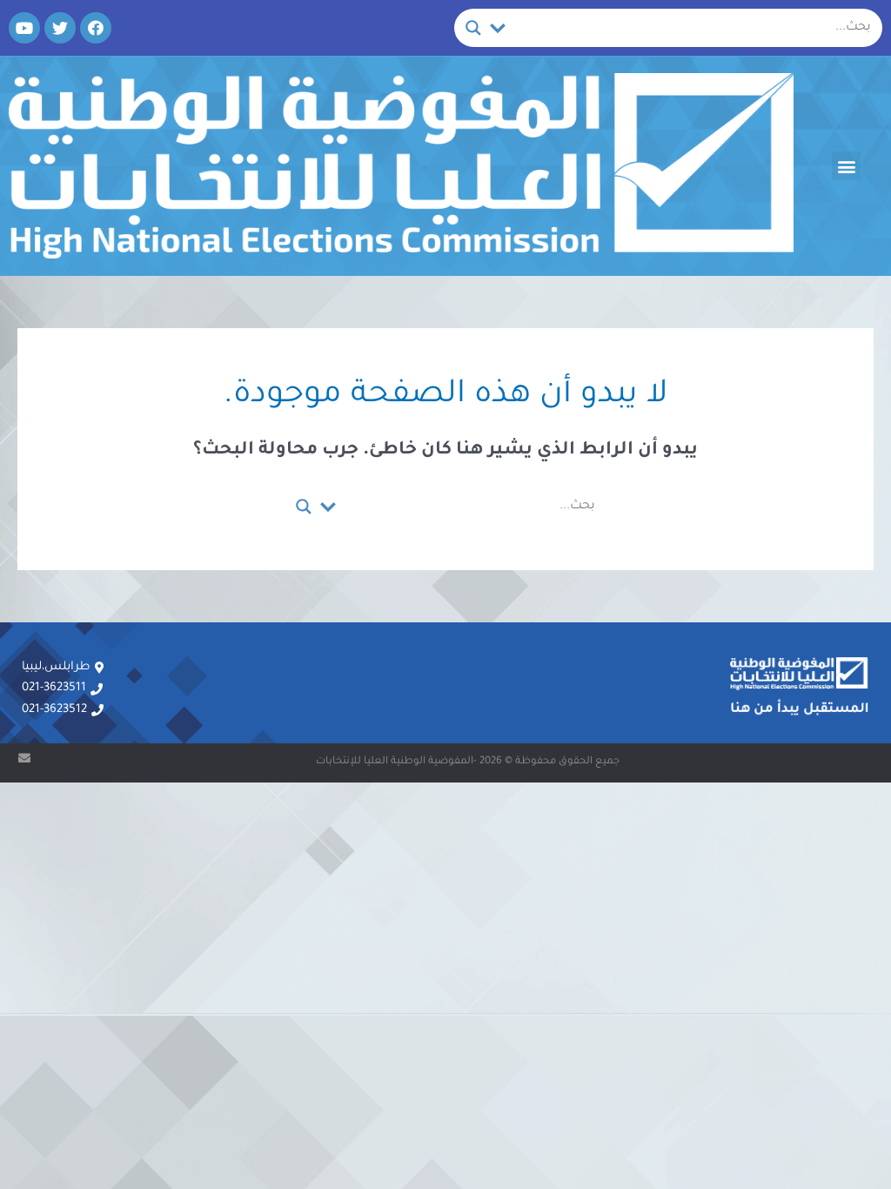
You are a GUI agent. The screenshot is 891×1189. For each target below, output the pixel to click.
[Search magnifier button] (473, 28)
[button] (846, 165)
